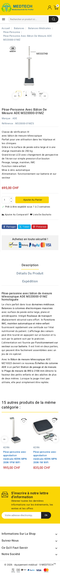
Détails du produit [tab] (29, 273)
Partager (11, 226)
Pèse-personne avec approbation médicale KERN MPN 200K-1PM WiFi (15, 457)
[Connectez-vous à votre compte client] (50, 8)
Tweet (26, 226)
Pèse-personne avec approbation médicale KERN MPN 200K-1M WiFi (45, 457)
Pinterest (41, 226)
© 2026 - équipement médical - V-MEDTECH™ (30, 564)
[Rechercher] (53, 19)
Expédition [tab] (30, 281)
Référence (7, 123)
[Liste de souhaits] (23, 421)
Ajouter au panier (32, 199)
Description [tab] (30, 265)
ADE (14, 118)
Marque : (7, 118)
